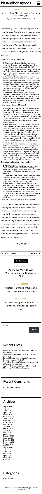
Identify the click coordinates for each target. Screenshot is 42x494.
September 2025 (9, 426)
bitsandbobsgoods (16, 3)
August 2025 (8, 428)
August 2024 (8, 448)
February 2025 (8, 436)
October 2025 (8, 424)
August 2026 (8, 407)
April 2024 (7, 456)
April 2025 (7, 434)
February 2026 (8, 416)
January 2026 (8, 418)
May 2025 (7, 432)
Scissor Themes (17, 488)
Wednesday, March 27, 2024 (25, 19)
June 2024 (7, 452)
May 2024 (7, 454)
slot (9, 65)
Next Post (34, 253)
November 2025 (9, 422)
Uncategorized (21, 9)
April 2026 (7, 413)
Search (5, 326)
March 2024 (7, 458)
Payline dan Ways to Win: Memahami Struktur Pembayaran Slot (21, 273)
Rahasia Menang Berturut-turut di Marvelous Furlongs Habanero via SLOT (21, 306)
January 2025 (8, 438)
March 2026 (7, 415)
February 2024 (8, 460)
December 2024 (9, 440)
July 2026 (6, 409)
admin (11, 19)
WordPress (21, 490)
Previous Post (10, 253)
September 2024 (9, 446)
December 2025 (9, 420)
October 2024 (8, 444)
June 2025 (7, 430)
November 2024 (9, 442)
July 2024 (6, 450)
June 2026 (7, 411)
